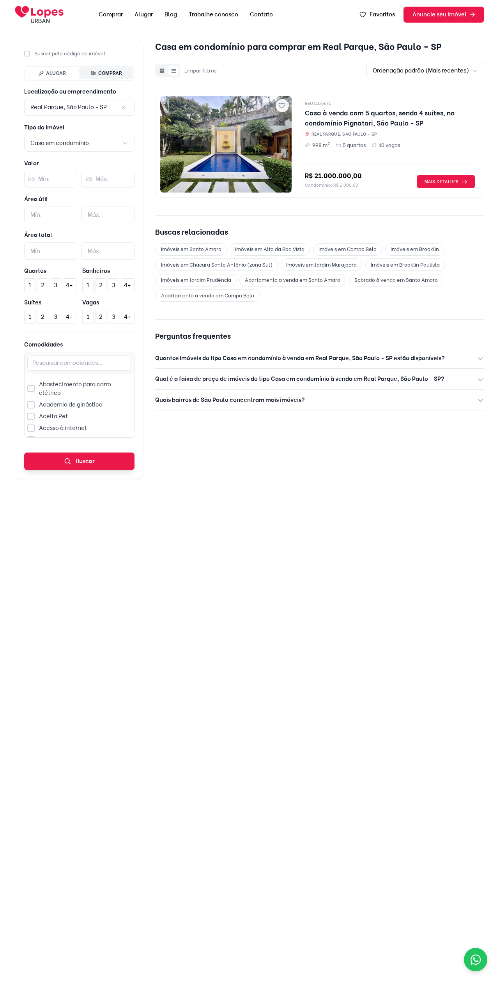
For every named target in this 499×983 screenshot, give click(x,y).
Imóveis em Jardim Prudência (196, 280)
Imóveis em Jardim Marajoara (321, 265)
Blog (171, 14)
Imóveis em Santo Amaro (191, 249)
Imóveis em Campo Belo (348, 249)
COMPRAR (110, 73)
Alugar (143, 14)
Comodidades (43, 344)
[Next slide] (283, 144)
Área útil (36, 199)
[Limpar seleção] (123, 107)
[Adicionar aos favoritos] (282, 105)
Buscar (84, 461)
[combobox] (79, 143)
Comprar (111, 14)
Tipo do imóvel (44, 127)
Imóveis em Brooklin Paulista (405, 265)
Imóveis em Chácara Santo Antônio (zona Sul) (217, 265)
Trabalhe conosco (213, 14)
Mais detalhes (442, 181)
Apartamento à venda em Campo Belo (207, 295)
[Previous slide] (169, 144)
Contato (261, 14)
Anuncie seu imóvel (439, 14)
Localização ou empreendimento (70, 91)
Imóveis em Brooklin (415, 249)
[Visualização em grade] (162, 70)
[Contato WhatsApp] (475, 959)
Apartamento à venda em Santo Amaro (292, 280)
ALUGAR (56, 73)
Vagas (90, 302)
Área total (38, 235)
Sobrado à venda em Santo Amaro (396, 280)
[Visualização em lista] (173, 70)
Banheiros (96, 270)
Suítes (32, 302)
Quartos (35, 270)
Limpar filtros (200, 70)
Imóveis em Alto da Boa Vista (269, 249)
